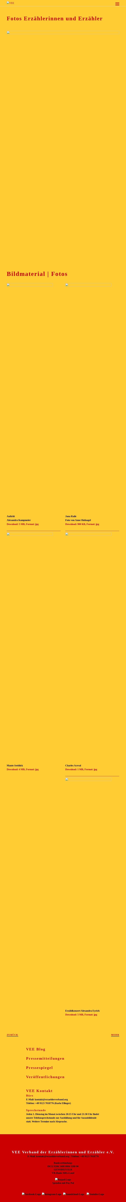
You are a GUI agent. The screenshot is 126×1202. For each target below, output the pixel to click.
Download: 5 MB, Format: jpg (23, 524)
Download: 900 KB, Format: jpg (82, 524)
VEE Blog (35, 1049)
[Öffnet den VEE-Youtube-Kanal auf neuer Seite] (95, 1194)
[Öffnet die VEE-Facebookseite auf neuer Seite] (31, 1194)
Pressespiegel (39, 1068)
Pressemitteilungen (45, 1058)
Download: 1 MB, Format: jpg (81, 769)
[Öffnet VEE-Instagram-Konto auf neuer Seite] (51, 1194)
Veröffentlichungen (45, 1077)
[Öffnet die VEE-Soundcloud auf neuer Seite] (73, 1194)
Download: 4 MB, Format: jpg (23, 769)
